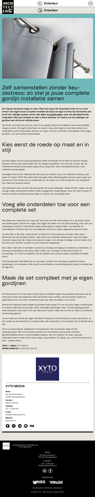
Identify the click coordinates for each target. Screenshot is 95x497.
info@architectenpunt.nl (15, 415)
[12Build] (56, 482)
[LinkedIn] (45, 471)
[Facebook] (50, 471)
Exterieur (51, 3)
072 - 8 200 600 (12, 409)
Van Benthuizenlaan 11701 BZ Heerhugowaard (47, 456)
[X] (14, 427)
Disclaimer (48, 488)
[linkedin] (20, 427)
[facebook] (8, 427)
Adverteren (58, 488)
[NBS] (39, 482)
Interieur (51, 10)
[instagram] (26, 427)
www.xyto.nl (11, 420)
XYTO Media (15, 386)
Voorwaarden (38, 488)
